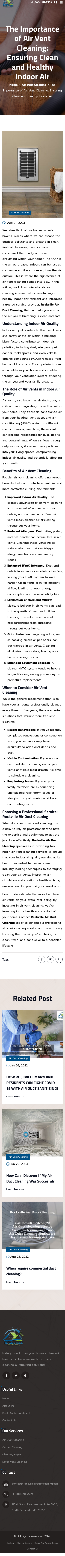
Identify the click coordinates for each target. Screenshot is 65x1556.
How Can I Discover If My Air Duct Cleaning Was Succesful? (30, 1178)
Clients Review (24, 1543)
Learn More (13, 1097)
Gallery (10, 1543)
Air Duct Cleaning (34, 85)
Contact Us (9, 1420)
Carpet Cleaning (12, 1447)
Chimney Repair (12, 1454)
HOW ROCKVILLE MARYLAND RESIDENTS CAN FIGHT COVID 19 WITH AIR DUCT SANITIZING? (32, 1082)
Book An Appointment (16, 1413)
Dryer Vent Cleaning (14, 1462)
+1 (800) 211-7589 (22, 1494)
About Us (8, 1406)
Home (13, 85)
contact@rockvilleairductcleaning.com (35, 1484)
